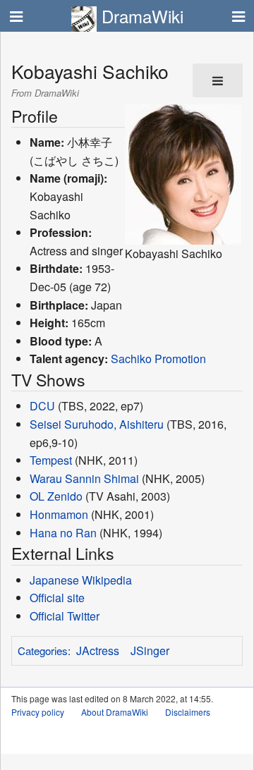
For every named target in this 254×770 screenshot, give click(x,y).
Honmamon (59, 514)
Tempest (51, 460)
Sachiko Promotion (158, 358)
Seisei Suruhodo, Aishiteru (97, 424)
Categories (43, 650)
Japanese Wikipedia (81, 580)
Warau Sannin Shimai (84, 478)
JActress (97, 650)
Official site (57, 597)
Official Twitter (64, 616)
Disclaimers (187, 712)
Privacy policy (37, 712)
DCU (42, 406)
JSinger (150, 650)
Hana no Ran (63, 533)
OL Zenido (56, 496)
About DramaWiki (114, 712)
